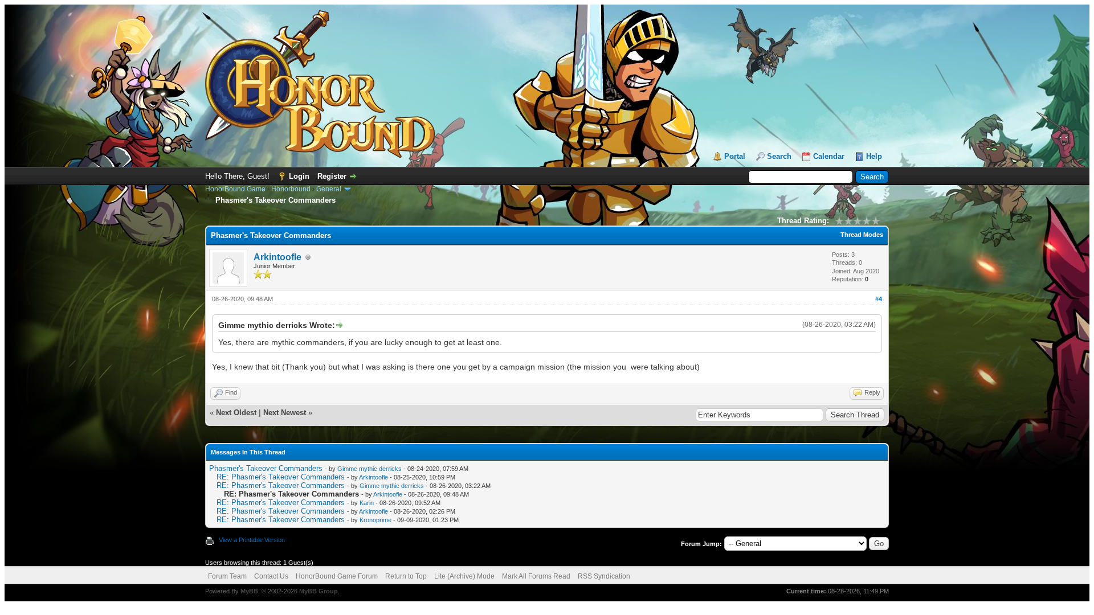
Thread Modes (861, 234)
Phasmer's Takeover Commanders (266, 468)
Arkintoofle (277, 257)
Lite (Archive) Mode (464, 576)
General (328, 189)
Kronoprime (375, 519)
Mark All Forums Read (536, 576)
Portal (734, 156)
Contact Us (271, 576)
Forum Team (227, 576)
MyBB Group (318, 591)
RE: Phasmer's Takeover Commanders (281, 477)
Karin (367, 502)
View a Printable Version (252, 539)
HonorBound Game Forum (337, 576)
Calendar (828, 156)
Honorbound (291, 189)
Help (874, 156)
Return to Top (406, 576)
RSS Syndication (604, 576)
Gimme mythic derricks (369, 468)
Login (299, 176)
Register (331, 176)
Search (779, 156)
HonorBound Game (235, 189)
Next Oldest (236, 412)
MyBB (249, 591)
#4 (878, 299)
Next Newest (284, 412)
